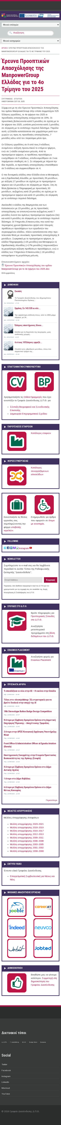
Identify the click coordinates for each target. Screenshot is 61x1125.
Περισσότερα (51, 800)
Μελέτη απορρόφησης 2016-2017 (27, 831)
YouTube (6, 1094)
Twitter (4, 1064)
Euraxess (43, 1042)
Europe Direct (33, 1042)
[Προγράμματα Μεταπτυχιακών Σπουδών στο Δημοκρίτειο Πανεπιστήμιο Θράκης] (17, 630)
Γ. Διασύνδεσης (14, 1042)
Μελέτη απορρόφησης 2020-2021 (27, 824)
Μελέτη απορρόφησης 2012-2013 (27, 834)
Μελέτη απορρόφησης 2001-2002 (27, 847)
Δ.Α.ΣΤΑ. (4, 1042)
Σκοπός (18, 291)
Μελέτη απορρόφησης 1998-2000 (27, 851)
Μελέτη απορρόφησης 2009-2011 (26, 837)
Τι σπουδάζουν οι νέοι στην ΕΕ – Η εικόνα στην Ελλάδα (30, 691)
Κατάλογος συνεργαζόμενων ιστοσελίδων (40, 471)
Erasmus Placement (41, 660)
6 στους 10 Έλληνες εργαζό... (28, 342)
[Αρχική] (30, 16)
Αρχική (5, 48)
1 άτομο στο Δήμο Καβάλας (17, 778)
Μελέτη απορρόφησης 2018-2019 (27, 827)
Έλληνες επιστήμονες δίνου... (29, 325)
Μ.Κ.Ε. (24, 1042)
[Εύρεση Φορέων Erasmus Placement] (17, 674)
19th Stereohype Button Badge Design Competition (28, 711)
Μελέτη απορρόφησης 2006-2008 (27, 841)
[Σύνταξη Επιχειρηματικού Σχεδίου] (44, 390)
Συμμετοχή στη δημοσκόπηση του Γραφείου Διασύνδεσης (44, 981)
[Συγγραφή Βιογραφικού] (17, 390)
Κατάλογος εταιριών (41, 433)
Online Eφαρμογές (33, 397)
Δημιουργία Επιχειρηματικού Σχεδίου (28, 413)
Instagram (6, 1076)
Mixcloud (6, 1088)
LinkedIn (5, 1082)
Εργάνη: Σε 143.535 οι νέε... (27, 308)
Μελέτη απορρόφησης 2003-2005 (27, 844)
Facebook (6, 1070)
